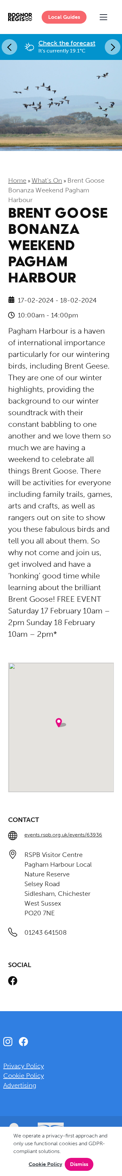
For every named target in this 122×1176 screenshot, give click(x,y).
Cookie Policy (45, 1164)
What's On (47, 180)
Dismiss (79, 1164)
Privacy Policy (23, 1066)
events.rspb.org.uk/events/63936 (63, 835)
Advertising (19, 1085)
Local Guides (64, 17)
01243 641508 (45, 932)
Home (17, 180)
